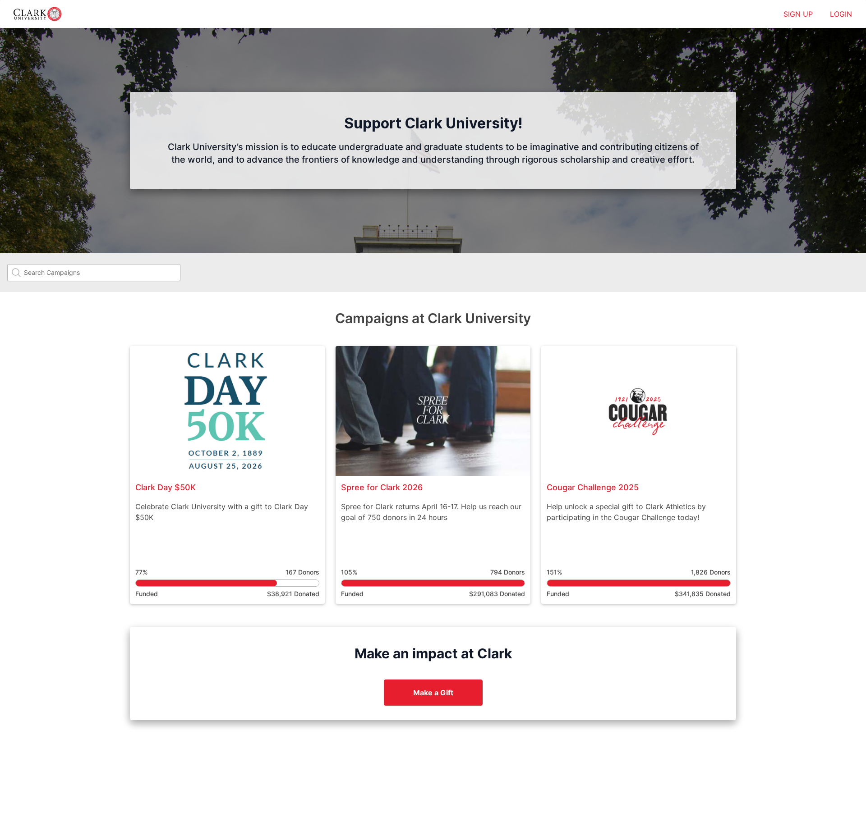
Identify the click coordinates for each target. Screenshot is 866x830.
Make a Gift (433, 692)
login (841, 13)
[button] (227, 475)
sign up (798, 13)
